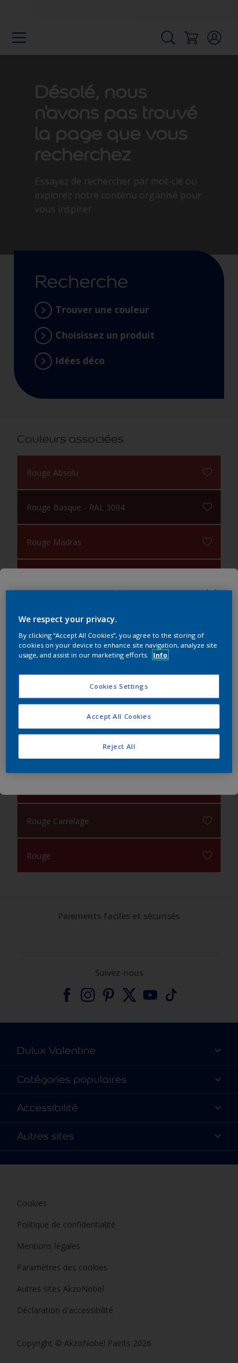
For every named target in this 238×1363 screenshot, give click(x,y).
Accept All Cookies (119, 716)
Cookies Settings (119, 686)
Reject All (119, 746)
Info (160, 655)
